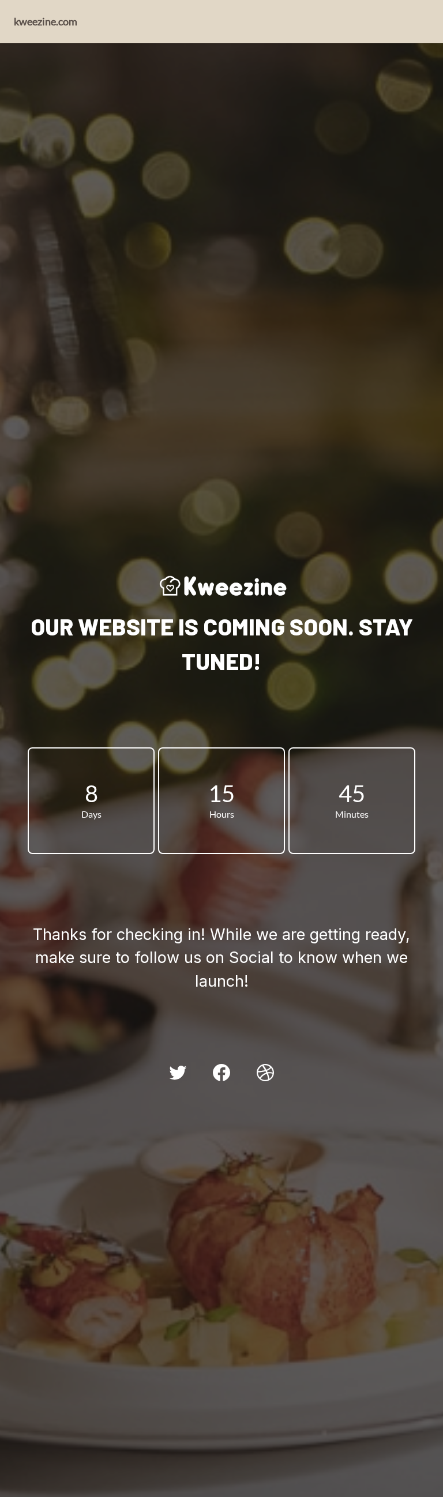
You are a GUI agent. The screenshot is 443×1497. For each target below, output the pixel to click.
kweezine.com (45, 21)
